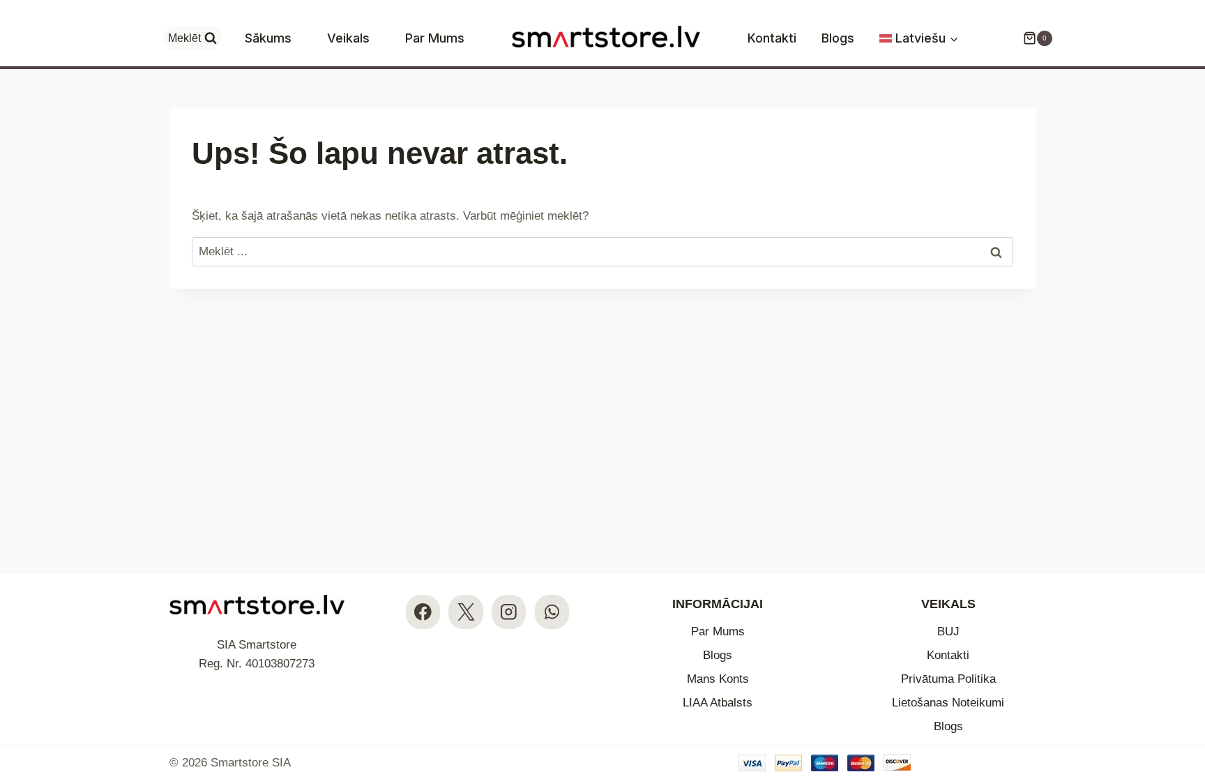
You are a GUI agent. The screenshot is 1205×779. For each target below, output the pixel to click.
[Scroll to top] (1182, 683)
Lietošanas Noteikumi (948, 702)
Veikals (348, 38)
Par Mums (434, 38)
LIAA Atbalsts (717, 702)
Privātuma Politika (948, 679)
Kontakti (772, 38)
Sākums (268, 38)
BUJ (948, 631)
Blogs (837, 38)
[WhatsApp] (552, 612)
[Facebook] (423, 612)
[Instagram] (509, 612)
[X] (465, 612)
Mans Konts (718, 679)
